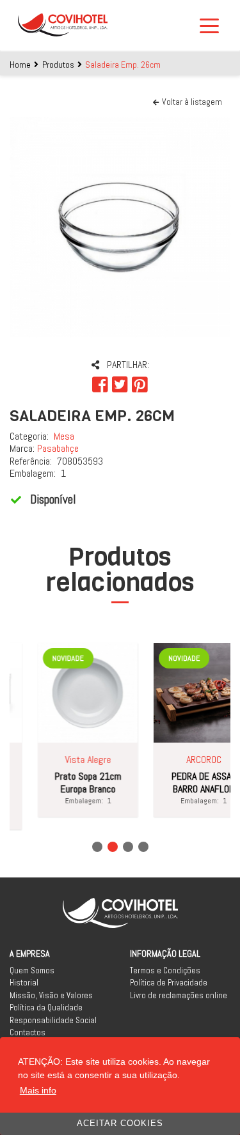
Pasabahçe (58, 448)
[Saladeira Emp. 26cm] (120, 227)
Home (20, 64)
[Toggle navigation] (213, 25)
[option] (120, 227)
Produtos (58, 64)
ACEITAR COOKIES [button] (120, 1123)
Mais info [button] (38, 1090)
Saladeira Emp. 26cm (123, 64)
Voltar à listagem (192, 101)
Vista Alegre (84, 759)
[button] (97, 847)
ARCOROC (200, 759)
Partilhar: (128, 364)
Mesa (64, 436)
